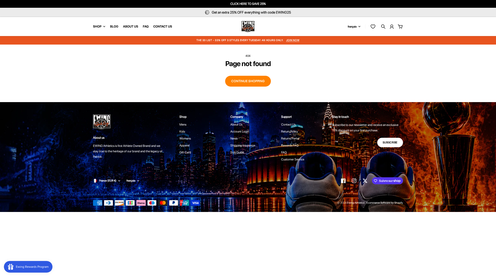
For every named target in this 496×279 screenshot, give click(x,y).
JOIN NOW (292, 40)
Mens (182, 124)
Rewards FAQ (290, 145)
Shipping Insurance (242, 145)
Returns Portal (290, 138)
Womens (185, 138)
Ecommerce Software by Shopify (384, 202)
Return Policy (289, 131)
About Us (236, 124)
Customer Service (292, 159)
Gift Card (185, 152)
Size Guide (237, 152)
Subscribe (390, 142)
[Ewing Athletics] (248, 26)
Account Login (239, 131)
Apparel (184, 145)
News (234, 138)
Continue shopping (248, 81)
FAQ (284, 152)
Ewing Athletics (356, 202)
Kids (182, 131)
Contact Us (288, 124)
